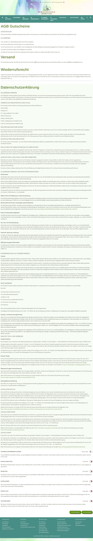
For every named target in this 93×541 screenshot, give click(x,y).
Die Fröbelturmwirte (43, 530)
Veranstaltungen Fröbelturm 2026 (27, 527)
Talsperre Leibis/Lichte (62, 523)
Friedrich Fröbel (42, 523)
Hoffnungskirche (42, 527)
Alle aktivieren (87, 512)
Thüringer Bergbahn (61, 522)
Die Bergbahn (5, 523)
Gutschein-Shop (23, 525)
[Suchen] (87, 17)
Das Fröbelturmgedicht (44, 532)
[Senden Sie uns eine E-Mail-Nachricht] (64, 2)
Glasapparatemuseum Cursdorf (64, 525)
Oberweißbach (42, 525)
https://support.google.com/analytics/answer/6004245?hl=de (18, 377)
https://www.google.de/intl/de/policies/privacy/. (71, 447)
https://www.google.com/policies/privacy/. (13, 430)
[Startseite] (2, 17)
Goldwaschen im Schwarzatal (63, 529)
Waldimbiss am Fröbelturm (8, 529)
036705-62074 (34, 2)
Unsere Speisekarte (24, 523)
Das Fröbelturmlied (43, 529)
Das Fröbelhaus (5, 522)
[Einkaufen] (90, 17)
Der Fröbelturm (42, 522)
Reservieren (23, 522)
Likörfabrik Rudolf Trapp (62, 527)
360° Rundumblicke (6, 527)
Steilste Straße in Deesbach (63, 530)
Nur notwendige (75, 512)
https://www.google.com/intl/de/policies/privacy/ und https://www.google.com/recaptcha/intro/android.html (31, 409)
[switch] (91, 461)
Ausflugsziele (5, 525)
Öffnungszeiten (78, 522)
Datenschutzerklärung (80, 525)
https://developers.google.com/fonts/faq (46, 428)
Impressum (77, 523)
